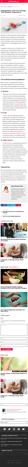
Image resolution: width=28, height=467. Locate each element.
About (12, 462)
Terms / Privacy (18, 462)
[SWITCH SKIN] (26, 1)
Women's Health (22, 371)
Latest (4, 4)
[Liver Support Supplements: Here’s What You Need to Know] (14, 299)
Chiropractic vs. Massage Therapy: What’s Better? (12, 260)
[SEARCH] (25, 1)
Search (26, 404)
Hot (16, 4)
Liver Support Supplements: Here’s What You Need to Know (13, 310)
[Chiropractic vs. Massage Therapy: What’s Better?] (14, 250)
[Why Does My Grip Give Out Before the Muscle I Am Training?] (14, 230)
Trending (23, 4)
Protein (4, 115)
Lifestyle (20, 257)
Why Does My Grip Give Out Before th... (14, 409)
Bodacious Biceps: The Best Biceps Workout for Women (14, 374)
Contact (8, 462)
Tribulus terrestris (7, 143)
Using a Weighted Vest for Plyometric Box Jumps (11, 444)
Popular (10, 4)
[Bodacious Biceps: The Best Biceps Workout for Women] (14, 364)
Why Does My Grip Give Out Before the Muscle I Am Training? (13, 240)
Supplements (13, 267)
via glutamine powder (20, 104)
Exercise (9, 237)
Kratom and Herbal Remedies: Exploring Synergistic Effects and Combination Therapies (14, 287)
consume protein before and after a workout (14, 133)
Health (14, 257)
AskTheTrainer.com (13, 1)
